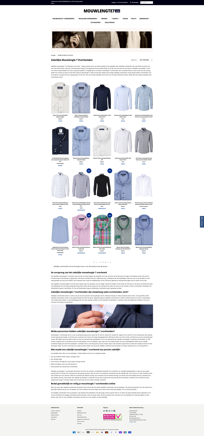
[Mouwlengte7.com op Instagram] (112, 411)
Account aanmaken (123, 2)
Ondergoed (144, 19)
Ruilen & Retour (55, 415)
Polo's (133, 19)
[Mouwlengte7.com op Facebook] (107, 411)
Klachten (53, 419)
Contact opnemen (55, 410)
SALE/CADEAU (110, 22)
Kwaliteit (79, 410)
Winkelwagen (135, 2)
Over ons (79, 415)
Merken (104, 19)
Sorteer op (134, 60)
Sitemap (79, 423)
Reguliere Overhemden (88, 19)
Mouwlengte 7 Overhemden (63, 19)
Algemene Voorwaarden (83, 419)
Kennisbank (54, 417)
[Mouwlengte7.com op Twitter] (104, 411)
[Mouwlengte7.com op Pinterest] (109, 411)
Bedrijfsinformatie (81, 413)
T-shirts (115, 19)
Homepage (53, 55)
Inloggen (114, 2)
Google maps (132, 421)
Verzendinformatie (81, 417)
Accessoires (96, 22)
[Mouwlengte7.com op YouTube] (114, 411)
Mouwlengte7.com (103, 429)
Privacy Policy (80, 421)
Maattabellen (54, 413)
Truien (125, 19)
